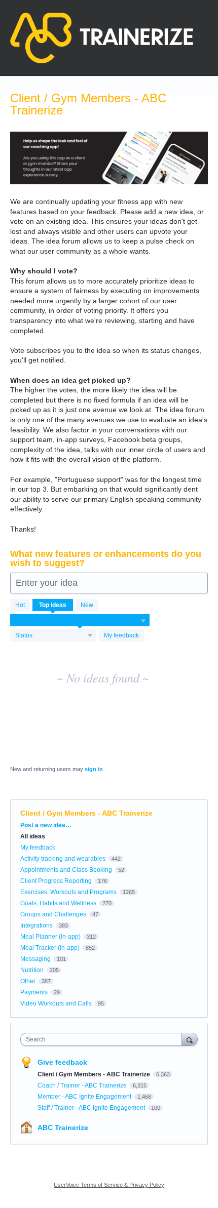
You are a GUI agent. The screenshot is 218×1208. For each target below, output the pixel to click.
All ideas (32, 836)
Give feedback (62, 1062)
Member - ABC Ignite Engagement (85, 1096)
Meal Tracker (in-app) (50, 947)
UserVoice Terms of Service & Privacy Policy (109, 1185)
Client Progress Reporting (56, 880)
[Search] (189, 1039)
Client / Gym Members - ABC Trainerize (95, 1074)
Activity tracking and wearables (62, 858)
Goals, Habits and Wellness (58, 903)
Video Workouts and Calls (56, 1003)
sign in (94, 769)
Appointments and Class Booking (66, 869)
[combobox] (103, 1039)
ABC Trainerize (63, 1127)
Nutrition (32, 970)
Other (27, 981)
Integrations (36, 925)
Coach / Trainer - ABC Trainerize (83, 1085)
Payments (34, 992)
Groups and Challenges (53, 914)
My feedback (121, 635)
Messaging (35, 958)
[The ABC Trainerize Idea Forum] (101, 38)
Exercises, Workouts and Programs (68, 892)
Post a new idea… (45, 825)
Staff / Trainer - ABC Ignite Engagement (92, 1107)
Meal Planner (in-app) (50, 936)
